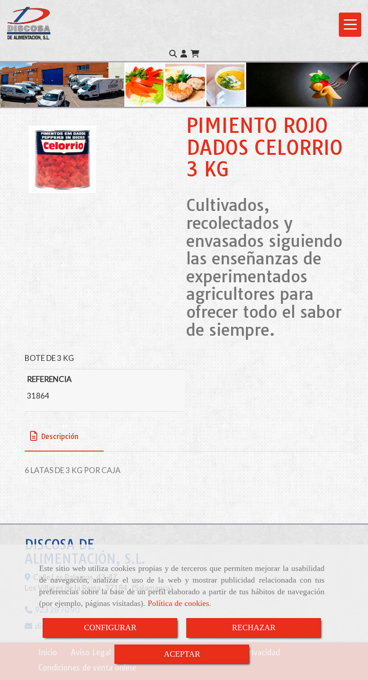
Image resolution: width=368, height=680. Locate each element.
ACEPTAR (182, 653)
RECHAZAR (254, 627)
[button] (184, 54)
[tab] (64, 436)
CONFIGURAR (110, 627)
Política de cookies (178, 603)
